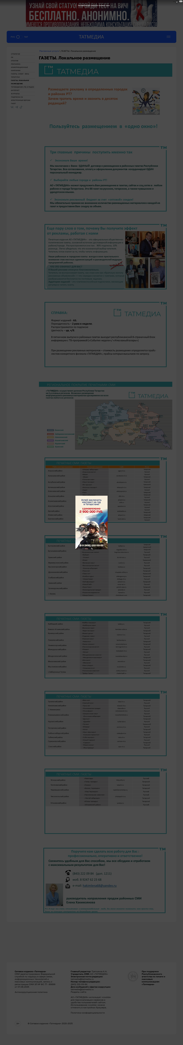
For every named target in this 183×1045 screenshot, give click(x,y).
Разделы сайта (78, 992)
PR (12, 57)
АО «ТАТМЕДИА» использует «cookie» (91, 997)
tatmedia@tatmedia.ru (82, 979)
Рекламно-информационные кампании (19, 67)
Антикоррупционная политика (31, 992)
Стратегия (15, 54)
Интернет (15, 90)
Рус (13, 37)
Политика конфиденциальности (88, 1012)
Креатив (14, 61)
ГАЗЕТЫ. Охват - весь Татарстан (20, 75)
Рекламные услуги (49, 51)
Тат (26, 37)
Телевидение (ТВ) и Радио (22, 87)
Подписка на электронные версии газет (20, 100)
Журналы (15, 94)
